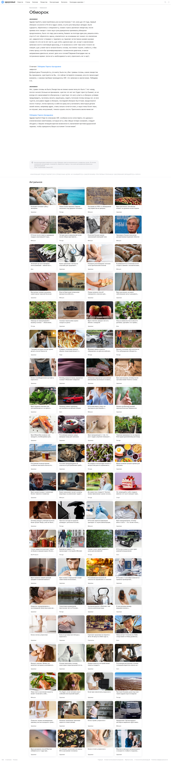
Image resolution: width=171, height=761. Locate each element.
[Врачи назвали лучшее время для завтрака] (128, 457)
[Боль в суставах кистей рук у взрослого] (71, 628)
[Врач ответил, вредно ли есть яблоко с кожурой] (99, 314)
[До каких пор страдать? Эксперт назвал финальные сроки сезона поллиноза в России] (99, 486)
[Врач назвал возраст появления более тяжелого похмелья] (42, 486)
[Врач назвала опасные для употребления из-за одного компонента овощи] (42, 400)
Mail (3, 759)
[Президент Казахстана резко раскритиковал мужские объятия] (128, 229)
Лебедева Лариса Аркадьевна (49, 66)
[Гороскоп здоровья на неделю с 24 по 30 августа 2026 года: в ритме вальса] (99, 628)
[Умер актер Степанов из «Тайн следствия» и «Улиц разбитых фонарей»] (128, 628)
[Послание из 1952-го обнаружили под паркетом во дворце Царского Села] (99, 200)
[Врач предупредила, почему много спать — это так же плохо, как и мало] (128, 514)
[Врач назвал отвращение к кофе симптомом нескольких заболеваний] (71, 571)
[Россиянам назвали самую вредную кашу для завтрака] (71, 429)
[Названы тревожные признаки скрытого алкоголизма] (71, 714)
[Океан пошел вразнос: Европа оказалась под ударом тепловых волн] (71, 200)
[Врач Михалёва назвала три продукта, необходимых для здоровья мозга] (42, 429)
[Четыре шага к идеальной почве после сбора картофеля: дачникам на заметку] (71, 229)
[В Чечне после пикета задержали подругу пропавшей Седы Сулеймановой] (42, 229)
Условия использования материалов (113, 759)
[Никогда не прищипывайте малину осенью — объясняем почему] (42, 314)
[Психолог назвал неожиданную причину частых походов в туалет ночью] (42, 714)
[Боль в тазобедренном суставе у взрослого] (42, 371)
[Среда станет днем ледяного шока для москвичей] (99, 543)
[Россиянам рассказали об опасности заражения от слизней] (99, 571)
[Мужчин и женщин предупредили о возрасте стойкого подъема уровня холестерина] (128, 743)
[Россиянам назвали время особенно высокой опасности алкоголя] (42, 457)
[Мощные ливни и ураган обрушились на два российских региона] (99, 343)
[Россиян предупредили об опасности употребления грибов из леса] (71, 457)
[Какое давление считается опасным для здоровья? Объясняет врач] (71, 257)
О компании (8, 759)
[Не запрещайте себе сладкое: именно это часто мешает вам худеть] (128, 486)
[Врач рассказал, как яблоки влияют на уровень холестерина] (128, 200)
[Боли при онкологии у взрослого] (99, 685)
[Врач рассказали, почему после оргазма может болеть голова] (128, 371)
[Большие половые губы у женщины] (42, 200)
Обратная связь (129, 759)
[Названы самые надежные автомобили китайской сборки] (71, 400)
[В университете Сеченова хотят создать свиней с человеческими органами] (128, 257)
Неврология (43, 7)
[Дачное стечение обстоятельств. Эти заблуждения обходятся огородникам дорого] (128, 343)
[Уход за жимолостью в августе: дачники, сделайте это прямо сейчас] (128, 314)
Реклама (15, 759)
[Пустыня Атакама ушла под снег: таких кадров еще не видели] (128, 685)
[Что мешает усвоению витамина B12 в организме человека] (71, 743)
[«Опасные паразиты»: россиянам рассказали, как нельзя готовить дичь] (99, 371)
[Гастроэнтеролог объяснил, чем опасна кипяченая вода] (99, 600)
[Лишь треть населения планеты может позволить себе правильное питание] (42, 685)
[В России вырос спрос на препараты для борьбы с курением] (99, 400)
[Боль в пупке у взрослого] (99, 714)
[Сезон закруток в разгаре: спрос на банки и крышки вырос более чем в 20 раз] (42, 543)
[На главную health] (9, 2)
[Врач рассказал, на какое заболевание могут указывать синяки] (128, 286)
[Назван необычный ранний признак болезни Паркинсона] (128, 400)
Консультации (33, 7)
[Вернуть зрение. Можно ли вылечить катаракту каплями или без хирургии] (42, 657)
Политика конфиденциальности (159, 759)
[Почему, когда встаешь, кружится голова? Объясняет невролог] (71, 371)
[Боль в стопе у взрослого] (99, 743)
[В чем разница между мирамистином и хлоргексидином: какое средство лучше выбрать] (128, 600)
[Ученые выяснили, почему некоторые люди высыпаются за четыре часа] (71, 657)
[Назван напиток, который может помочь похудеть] (99, 657)
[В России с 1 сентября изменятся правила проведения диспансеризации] (128, 571)
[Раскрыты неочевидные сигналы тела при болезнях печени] (99, 257)
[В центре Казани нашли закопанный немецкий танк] (99, 229)
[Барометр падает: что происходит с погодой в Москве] (71, 543)
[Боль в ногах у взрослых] (42, 628)
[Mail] (2, 2)
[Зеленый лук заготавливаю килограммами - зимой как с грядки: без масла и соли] (42, 257)
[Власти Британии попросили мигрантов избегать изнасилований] (71, 286)
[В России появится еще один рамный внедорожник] (128, 543)
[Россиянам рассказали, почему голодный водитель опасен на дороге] (128, 657)
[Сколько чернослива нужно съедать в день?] (71, 314)
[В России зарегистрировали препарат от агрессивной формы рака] (99, 514)
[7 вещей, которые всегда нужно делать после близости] (42, 343)
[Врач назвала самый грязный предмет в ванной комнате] (42, 571)
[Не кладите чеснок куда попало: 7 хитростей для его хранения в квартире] (99, 457)
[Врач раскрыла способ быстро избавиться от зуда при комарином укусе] (42, 743)
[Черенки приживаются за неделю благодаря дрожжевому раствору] (128, 429)
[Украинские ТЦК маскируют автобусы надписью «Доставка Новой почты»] (128, 714)
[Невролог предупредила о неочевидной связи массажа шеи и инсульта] (42, 600)
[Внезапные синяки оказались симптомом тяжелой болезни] (42, 286)
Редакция (100, 759)
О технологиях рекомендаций (142, 759)
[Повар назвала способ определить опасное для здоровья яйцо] (99, 286)
